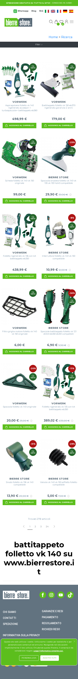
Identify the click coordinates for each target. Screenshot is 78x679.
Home (53, 37)
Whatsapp (23, 11)
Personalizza (29, 658)
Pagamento (50, 617)
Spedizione (10, 623)
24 (47, 526)
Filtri (37, 44)
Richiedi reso (51, 629)
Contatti (9, 617)
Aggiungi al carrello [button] (21, 125)
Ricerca (66, 37)
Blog (33, 11)
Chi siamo (9, 611)
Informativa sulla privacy (21, 635)
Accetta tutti (49, 658)
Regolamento (51, 623)
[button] (74, 641)
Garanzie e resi (52, 611)
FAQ (41, 11)
